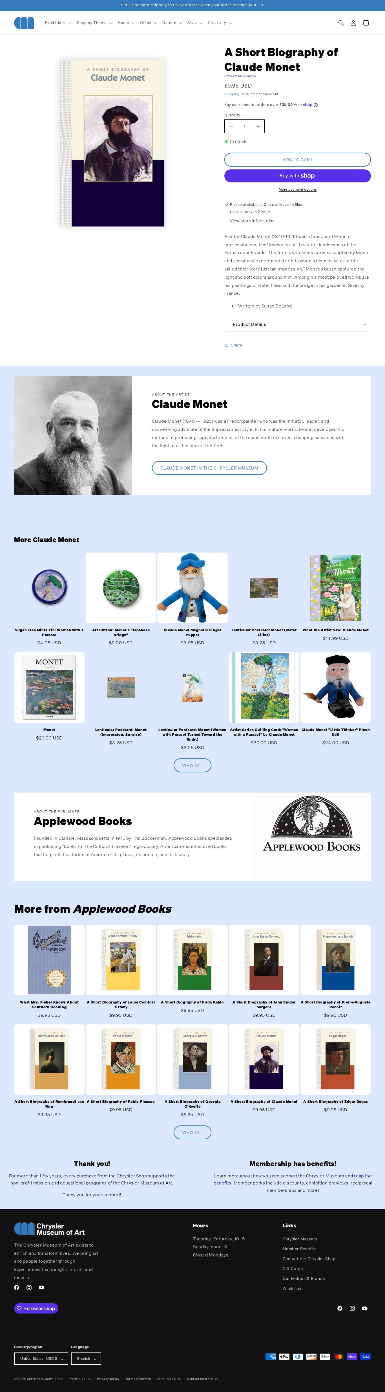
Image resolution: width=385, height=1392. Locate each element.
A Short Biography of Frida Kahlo (192, 1002)
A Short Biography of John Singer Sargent (264, 1004)
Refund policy (80, 1379)
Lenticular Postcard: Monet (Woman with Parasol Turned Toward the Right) (192, 735)
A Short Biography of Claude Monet (264, 1101)
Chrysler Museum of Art (45, 1379)
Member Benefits (300, 1248)
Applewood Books (240, 76)
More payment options (298, 189)
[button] (58, 23)
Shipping (232, 94)
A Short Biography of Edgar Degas (335, 1101)
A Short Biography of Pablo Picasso (121, 1101)
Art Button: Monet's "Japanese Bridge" (121, 632)
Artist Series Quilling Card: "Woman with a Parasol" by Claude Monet (264, 732)
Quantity (232, 115)
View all (192, 765)
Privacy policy (108, 1379)
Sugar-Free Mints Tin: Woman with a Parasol (49, 632)
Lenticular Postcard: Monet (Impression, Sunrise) (121, 732)
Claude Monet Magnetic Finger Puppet (193, 632)
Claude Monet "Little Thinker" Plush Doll (336, 732)
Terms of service (138, 1379)
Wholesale (293, 1288)
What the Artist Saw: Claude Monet (336, 630)
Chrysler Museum (300, 1238)
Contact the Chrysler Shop (309, 1258)
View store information (252, 220)
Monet (49, 730)
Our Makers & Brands (304, 1278)
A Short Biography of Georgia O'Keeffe (193, 1104)
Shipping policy (169, 1379)
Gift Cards (293, 1268)
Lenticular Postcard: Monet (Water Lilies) (264, 632)
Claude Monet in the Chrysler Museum (209, 468)
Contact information (202, 1379)
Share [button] (236, 345)
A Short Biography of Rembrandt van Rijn (49, 1104)
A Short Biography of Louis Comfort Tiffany (121, 1004)
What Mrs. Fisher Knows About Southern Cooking (49, 1004)
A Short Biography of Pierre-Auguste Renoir (336, 1004)
